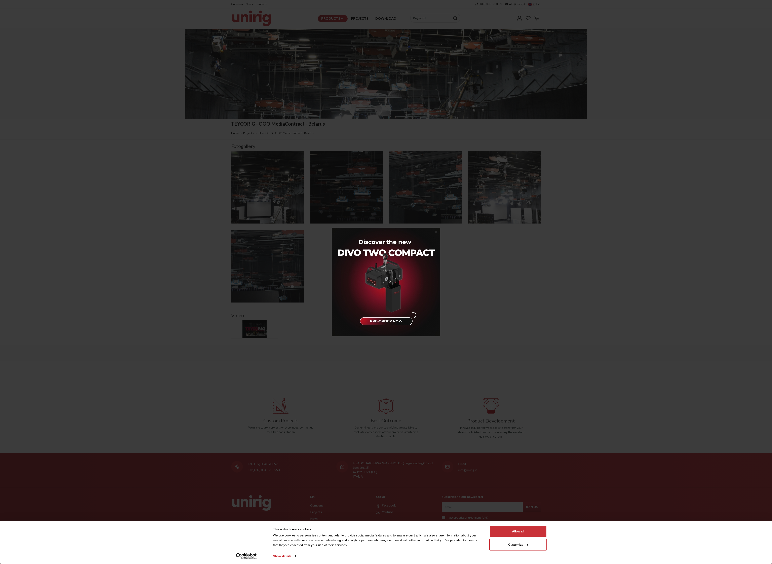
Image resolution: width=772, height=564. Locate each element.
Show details (282, 556)
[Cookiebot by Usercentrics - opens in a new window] (246, 556)
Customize (515, 544)
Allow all (518, 531)
